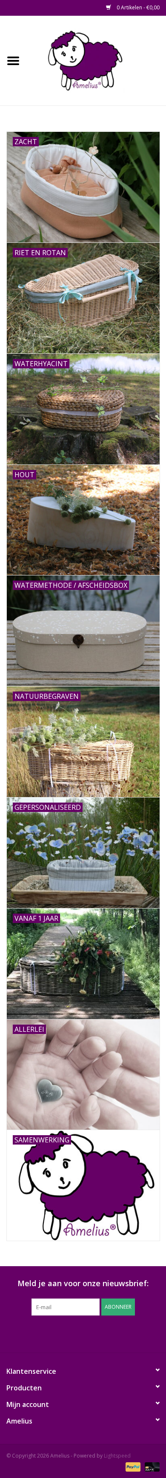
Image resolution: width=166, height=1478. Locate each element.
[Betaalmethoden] (132, 1466)
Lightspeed (117, 1455)
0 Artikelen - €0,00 (137, 7)
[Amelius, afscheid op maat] (96, 60)
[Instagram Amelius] (129, 1333)
